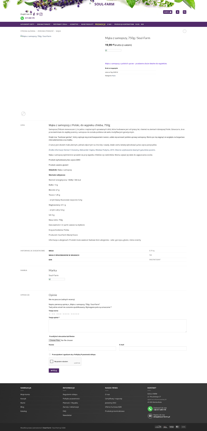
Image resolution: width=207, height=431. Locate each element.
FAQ (64, 411)
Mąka (58, 31)
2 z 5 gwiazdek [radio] (53, 314)
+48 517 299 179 (159, 410)
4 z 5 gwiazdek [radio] (66, 314)
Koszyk (23, 398)
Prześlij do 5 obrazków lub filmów (61, 336)
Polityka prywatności (71, 398)
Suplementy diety (27, 24)
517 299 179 (29, 18)
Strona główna (27, 31)
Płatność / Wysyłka (70, 403)
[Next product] (184, 31)
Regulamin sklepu (70, 394)
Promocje (100, 24)
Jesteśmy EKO (110, 403)
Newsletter (67, 415)
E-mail (121, 345)
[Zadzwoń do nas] (150, 408)
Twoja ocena (53, 311)
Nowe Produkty (87, 24)
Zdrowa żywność (43, 24)
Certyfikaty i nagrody (113, 398)
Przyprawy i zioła (60, 24)
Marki (22, 403)
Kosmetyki (74, 24)
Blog (137, 24)
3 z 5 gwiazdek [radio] (58, 314)
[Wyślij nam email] (150, 415)
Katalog (23, 411)
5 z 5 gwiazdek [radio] (74, 314)
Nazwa (51, 345)
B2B (142, 24)
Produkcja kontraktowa (124, 24)
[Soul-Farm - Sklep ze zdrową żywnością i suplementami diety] (103, 10)
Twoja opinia (54, 317)
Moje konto (25, 394)
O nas (109, 24)
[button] (167, 12)
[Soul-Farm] (113, 54)
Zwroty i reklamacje (71, 407)
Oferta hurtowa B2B (113, 407)
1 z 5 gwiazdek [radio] (49, 314)
